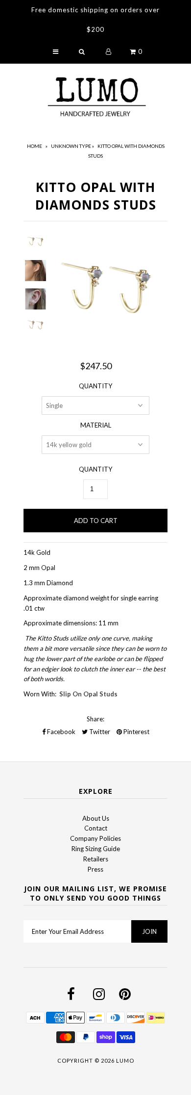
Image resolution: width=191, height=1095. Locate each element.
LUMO (125, 1060)
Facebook (60, 732)
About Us (95, 818)
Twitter (99, 732)
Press (95, 869)
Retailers (95, 859)
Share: (95, 719)
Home (34, 146)
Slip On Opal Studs (88, 694)
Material (95, 425)
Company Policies (95, 838)
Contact (95, 828)
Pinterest (135, 732)
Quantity (95, 386)
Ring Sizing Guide (96, 849)
